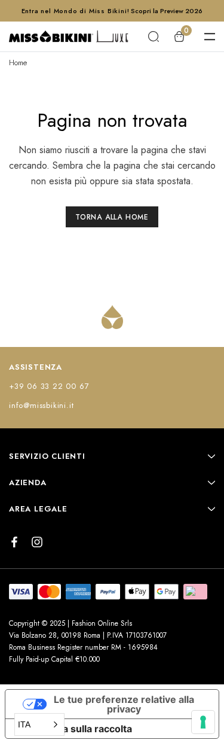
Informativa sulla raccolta (73, 729)
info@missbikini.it (41, 405)
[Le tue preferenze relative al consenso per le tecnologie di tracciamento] (203, 722)
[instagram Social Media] (37, 542)
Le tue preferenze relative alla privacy (124, 704)
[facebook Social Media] (14, 542)
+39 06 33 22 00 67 (49, 386)
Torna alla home (112, 217)
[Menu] (209, 36)
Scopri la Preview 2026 (166, 11)
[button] (39, 724)
